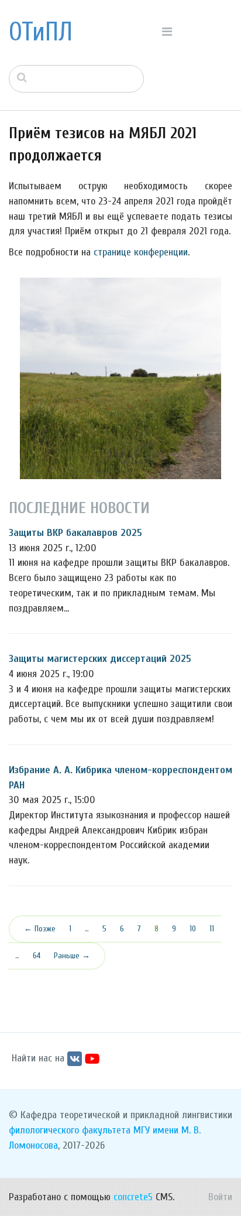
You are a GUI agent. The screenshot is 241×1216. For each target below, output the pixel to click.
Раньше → (72, 956)
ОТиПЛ (41, 32)
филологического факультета (69, 1130)
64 (36, 956)
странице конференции (141, 252)
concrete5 (133, 1197)
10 (193, 929)
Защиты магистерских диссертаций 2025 (100, 659)
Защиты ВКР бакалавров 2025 (75, 533)
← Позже (40, 929)
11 (211, 929)
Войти (220, 1197)
